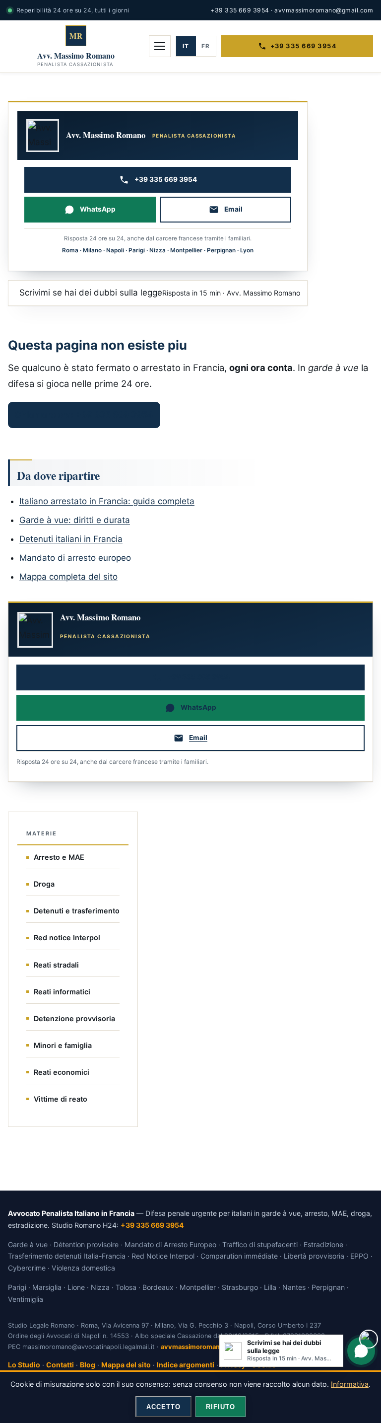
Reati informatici (62, 991)
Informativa (350, 1384)
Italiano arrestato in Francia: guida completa (106, 501)
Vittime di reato (60, 1099)
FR (205, 46)
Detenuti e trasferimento (77, 910)
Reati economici (61, 1072)
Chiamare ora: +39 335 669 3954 (84, 415)
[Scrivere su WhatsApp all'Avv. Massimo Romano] (361, 1351)
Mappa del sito (126, 1364)
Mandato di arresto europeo (75, 558)
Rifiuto (220, 1407)
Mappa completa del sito (68, 577)
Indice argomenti (185, 1364)
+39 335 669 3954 (239, 10)
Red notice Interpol (67, 937)
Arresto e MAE (59, 857)
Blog (87, 1364)
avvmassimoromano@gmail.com (323, 10)
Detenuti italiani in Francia (71, 539)
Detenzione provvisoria (74, 1018)
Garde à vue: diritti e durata (74, 520)
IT (186, 46)
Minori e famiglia (63, 1045)
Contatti (60, 1364)
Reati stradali (56, 965)
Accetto (163, 1407)
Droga (44, 884)
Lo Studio (24, 1364)
